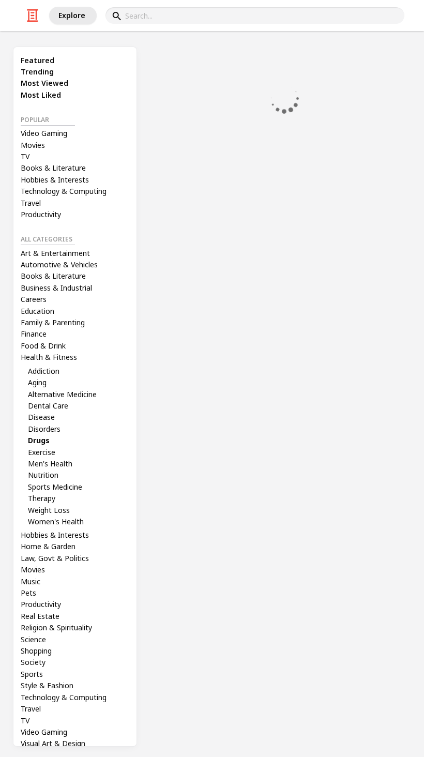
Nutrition (43, 475)
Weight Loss (49, 510)
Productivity (41, 214)
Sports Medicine (55, 487)
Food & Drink (43, 346)
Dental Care (48, 406)
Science (33, 639)
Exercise (41, 452)
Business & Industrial (56, 288)
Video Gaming (44, 133)
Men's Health (50, 463)
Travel (31, 203)
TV (25, 156)
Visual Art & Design (53, 743)
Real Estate (40, 616)
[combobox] (255, 15)
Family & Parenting (53, 322)
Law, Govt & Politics (55, 558)
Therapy (41, 498)
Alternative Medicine (62, 394)
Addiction (43, 371)
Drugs (39, 440)
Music (30, 581)
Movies (33, 145)
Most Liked (41, 95)
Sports (32, 674)
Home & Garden (48, 546)
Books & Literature (53, 168)
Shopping (36, 651)
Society (33, 662)
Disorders (44, 429)
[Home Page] (32, 15)
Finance (34, 334)
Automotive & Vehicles (59, 264)
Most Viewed (44, 83)
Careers (34, 299)
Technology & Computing (64, 191)
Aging (37, 382)
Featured (37, 60)
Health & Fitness (49, 357)
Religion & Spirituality (56, 627)
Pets (28, 593)
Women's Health (56, 521)
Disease (41, 417)
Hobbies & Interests (55, 180)
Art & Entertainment (55, 253)
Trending (37, 72)
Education (37, 311)
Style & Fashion (47, 685)
